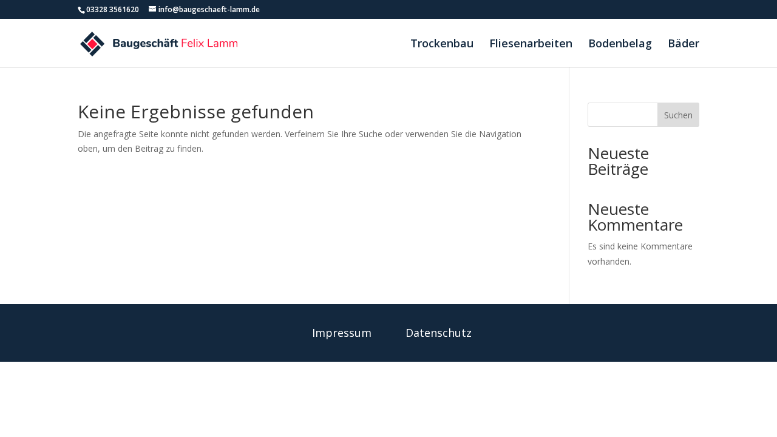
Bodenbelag (620, 44)
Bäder (683, 44)
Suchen (678, 115)
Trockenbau (441, 44)
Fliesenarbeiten (530, 44)
